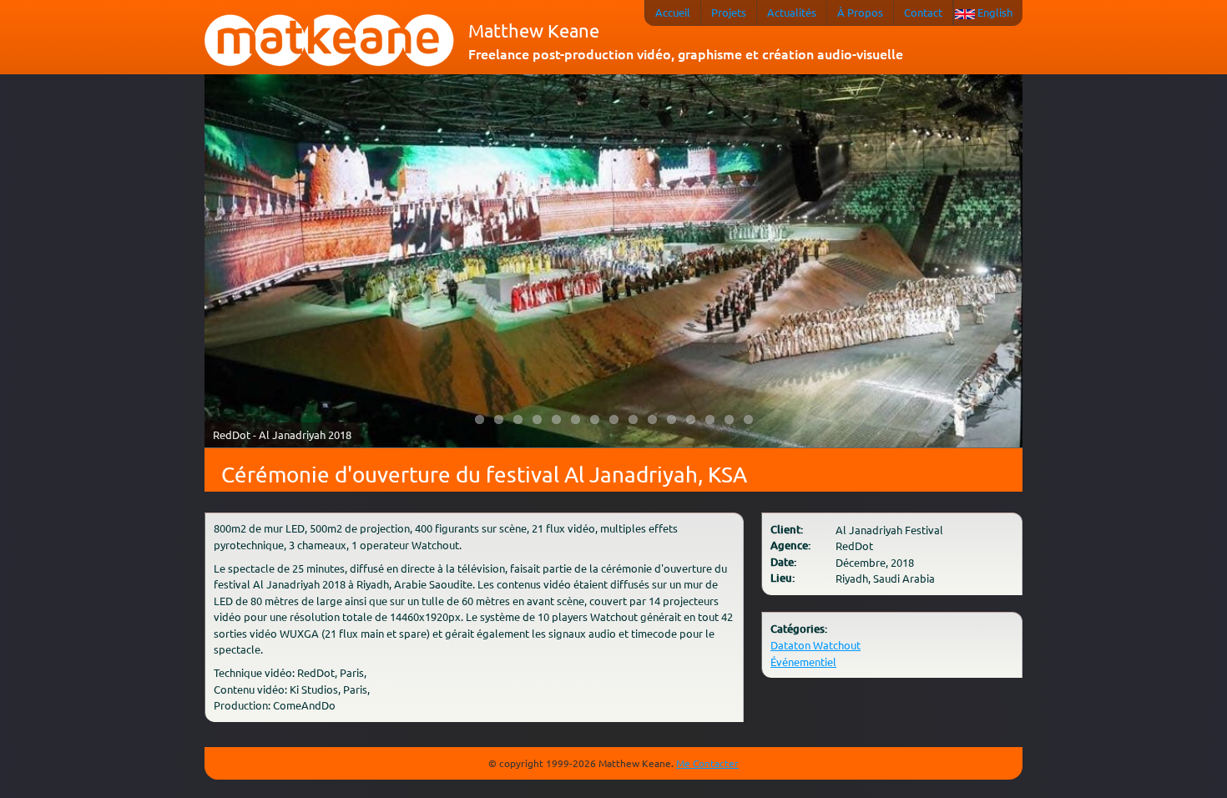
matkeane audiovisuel (329, 41)
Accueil (672, 12)
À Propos (860, 12)
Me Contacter (707, 763)
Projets (728, 12)
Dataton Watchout (815, 645)
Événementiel (803, 661)
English (994, 12)
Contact (923, 12)
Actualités (791, 12)
